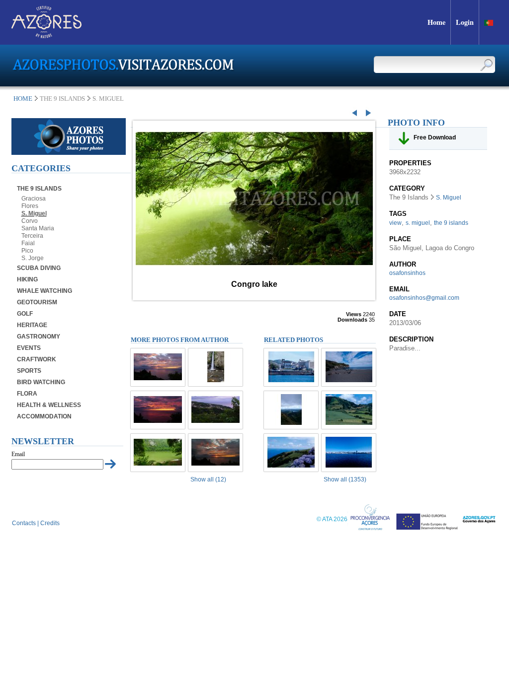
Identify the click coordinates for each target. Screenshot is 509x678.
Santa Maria (37, 228)
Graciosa (33, 199)
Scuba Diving (39, 268)
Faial (28, 243)
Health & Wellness (49, 405)
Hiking (27, 279)
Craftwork (36, 359)
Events (29, 347)
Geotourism (37, 302)
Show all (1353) (345, 479)
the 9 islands (451, 222)
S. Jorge (32, 258)
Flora (27, 393)
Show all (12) (208, 479)
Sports (29, 370)
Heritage (32, 325)
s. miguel (418, 222)
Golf (25, 313)
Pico (27, 251)
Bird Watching (41, 382)
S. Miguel (34, 213)
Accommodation (44, 416)
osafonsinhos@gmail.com (424, 297)
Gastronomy (38, 336)
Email (18, 454)
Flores (29, 206)
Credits (50, 523)
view (395, 222)
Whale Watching (44, 290)
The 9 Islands (39, 188)
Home (22, 98)
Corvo (29, 221)
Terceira (32, 236)
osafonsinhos (407, 273)
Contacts (24, 523)
